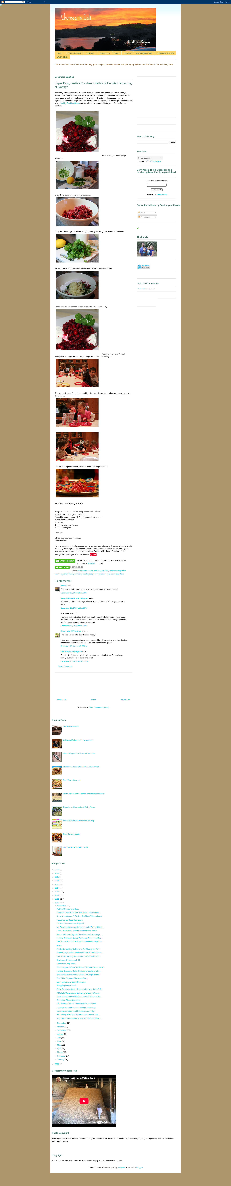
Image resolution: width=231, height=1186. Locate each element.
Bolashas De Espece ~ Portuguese (78, 740)
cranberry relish (61, 574)
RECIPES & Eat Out (73, 53)
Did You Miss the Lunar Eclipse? (70, 923)
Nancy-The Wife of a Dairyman (74, 598)
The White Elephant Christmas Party (72, 978)
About (117, 53)
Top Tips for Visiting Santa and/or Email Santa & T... (78, 956)
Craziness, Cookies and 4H (68, 960)
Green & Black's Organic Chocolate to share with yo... (79, 934)
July (59, 1037)
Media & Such (105, 53)
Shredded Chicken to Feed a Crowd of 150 (81, 767)
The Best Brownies (71, 726)
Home (59, 53)
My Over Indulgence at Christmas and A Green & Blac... (80, 927)
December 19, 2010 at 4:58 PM (74, 593)
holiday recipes (89, 574)
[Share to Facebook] (79, 567)
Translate (157, 161)
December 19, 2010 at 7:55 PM (74, 646)
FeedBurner (162, 194)
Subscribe (127, 53)
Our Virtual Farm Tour (144, 53)
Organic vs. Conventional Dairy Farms (79, 807)
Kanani (64, 586)
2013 (57, 891)
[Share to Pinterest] (82, 567)
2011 (57, 899)
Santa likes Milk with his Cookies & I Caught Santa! (78, 975)
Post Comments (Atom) (99, 707)
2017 (57, 877)
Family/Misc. (90, 53)
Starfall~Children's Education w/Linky (78, 820)
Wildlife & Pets (62, 57)
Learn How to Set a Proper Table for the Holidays (84, 794)
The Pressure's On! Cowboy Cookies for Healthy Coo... (80, 942)
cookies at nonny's (85, 571)
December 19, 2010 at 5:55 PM (74, 626)
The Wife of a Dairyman (71, 652)
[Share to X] (77, 567)
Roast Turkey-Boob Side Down (70, 920)
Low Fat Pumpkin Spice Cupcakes (71, 982)
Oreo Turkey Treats (71, 834)
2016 (57, 881)
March (60, 1052)
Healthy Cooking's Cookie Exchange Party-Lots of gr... (79, 938)
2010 (57, 902)
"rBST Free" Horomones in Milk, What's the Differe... (79, 1018)
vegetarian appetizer (115, 574)
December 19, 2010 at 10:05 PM (74, 661)
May (59, 1045)
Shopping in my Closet (66, 985)
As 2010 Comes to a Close (68, 909)
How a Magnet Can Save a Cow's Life (79, 753)
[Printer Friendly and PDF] (65, 561)
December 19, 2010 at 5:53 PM (74, 608)
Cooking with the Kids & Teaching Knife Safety (76, 1007)
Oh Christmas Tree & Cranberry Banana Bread (76, 1004)
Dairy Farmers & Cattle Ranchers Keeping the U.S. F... (80, 989)
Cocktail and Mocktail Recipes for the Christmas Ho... (79, 996)
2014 (57, 888)
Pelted (59, 945)
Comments (145, 217)
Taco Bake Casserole (72, 780)
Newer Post (61, 699)
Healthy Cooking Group (70, 103)
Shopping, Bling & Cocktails (68, 1000)
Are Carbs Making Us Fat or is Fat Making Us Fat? (78, 949)
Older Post (125, 699)
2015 (57, 884)
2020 (57, 870)
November (62, 1023)
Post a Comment (65, 667)
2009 (57, 1064)
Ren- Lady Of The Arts (71, 631)
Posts (142, 212)
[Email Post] (101, 563)
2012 (57, 895)
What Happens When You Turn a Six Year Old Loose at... (81, 967)
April (59, 1048)
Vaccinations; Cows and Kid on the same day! (76, 1011)
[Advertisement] (93, 684)
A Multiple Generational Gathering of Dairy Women (78, 993)
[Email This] (71, 567)
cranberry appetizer (117, 571)
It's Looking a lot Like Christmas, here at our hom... (78, 1015)
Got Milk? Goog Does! (66, 964)
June (59, 1041)
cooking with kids (101, 571)
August (60, 1034)
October (61, 1027)
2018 (57, 873)
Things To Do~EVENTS (165, 53)
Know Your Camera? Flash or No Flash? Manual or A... (80, 916)
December (62, 906)
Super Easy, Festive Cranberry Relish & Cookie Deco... (80, 953)
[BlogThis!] (74, 567)
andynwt (121, 1167)
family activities (75, 574)
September (62, 1030)
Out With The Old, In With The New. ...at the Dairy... (78, 912)
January (61, 1059)
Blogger (139, 1167)
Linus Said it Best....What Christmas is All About (77, 931)
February (61, 1056)
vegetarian (101, 574)
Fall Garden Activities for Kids (75, 847)
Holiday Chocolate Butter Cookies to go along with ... (79, 971)
